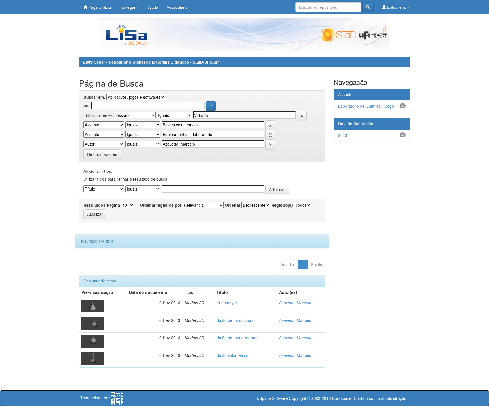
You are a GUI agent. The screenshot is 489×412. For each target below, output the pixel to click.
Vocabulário (177, 7)
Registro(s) (282, 205)
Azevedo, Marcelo (295, 302)
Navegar (128, 7)
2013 (342, 135)
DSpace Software (272, 398)
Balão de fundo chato (235, 320)
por (86, 105)
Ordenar (232, 205)
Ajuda (153, 7)
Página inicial (99, 7)
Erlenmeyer (226, 302)
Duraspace (341, 398)
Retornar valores (102, 154)
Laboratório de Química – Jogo (366, 106)
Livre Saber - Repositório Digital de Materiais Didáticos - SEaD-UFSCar (151, 62)
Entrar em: (396, 7)
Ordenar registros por (160, 205)
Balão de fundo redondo (238, 337)
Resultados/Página (101, 205)
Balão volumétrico (232, 355)
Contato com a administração (380, 398)
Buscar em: (94, 97)
